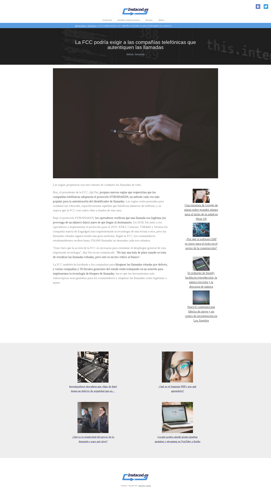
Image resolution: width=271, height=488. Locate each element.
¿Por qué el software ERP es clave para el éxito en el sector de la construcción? (201, 243)
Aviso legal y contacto (144, 485)
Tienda (161, 20)
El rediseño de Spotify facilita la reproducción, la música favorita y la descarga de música (201, 278)
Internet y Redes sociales (129, 20)
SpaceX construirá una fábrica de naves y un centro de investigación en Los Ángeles (201, 312)
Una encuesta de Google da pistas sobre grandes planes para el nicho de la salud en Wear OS (201, 210)
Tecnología (107, 20)
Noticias (149, 20)
